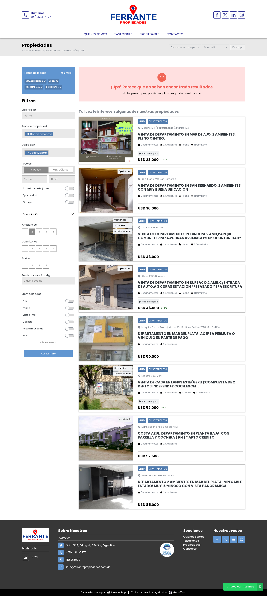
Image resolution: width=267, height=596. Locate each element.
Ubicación (28, 145)
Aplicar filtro (48, 353)
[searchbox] (55, 134)
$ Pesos (36, 169)
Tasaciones (123, 34)
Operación (29, 110)
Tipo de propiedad (34, 126)
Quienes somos (95, 34)
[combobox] (48, 133)
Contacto (175, 34)
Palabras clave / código (37, 275)
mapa (239, 47)
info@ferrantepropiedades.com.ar (88, 567)
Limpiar (68, 72)
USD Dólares (60, 169)
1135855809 (73, 560)
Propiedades (149, 34)
